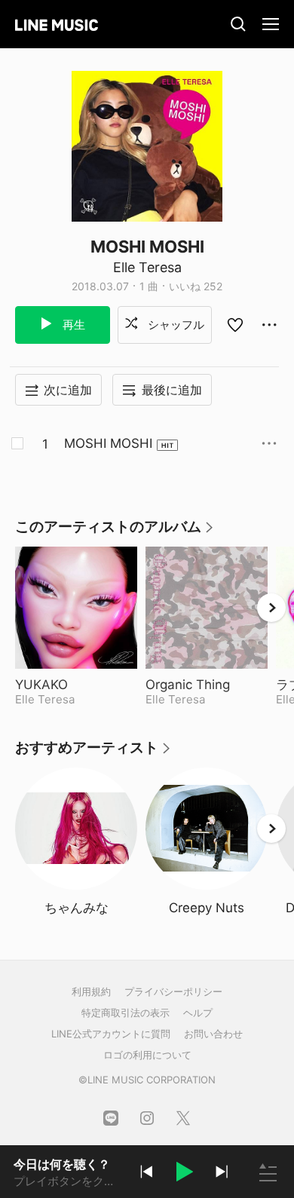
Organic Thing (206, 684)
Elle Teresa (147, 267)
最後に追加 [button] (172, 389)
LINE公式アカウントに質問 (110, 1034)
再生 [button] (72, 324)
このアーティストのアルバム (115, 532)
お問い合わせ (213, 1034)
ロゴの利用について (147, 1055)
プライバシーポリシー (173, 991)
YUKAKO (76, 684)
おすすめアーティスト (93, 753)
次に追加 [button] (68, 389)
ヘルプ (198, 1013)
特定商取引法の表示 (125, 1013)
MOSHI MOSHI (108, 443)
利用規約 (91, 991)
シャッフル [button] (174, 324)
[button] (184, 1174)
